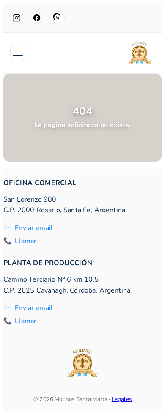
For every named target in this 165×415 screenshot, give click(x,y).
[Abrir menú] (17, 53)
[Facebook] (36, 17)
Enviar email (34, 227)
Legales (122, 399)
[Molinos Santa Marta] (139, 53)
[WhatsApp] (57, 17)
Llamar (25, 241)
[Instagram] (16, 17)
